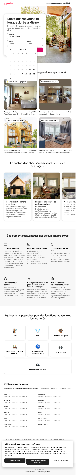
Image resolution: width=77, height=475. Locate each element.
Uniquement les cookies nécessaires (38, 461)
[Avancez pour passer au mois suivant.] (33, 49)
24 (10, 74)
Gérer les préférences (61, 461)
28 (26, 74)
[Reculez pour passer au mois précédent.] (10, 49)
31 (10, 78)
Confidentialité (30, 471)
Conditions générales (43, 471)
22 (30, 70)
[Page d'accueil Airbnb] (9, 3)
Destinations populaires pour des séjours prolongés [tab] (21, 388)
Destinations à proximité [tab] (49, 388)
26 (18, 74)
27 (22, 74)
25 (14, 74)
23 (34, 70)
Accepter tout (15, 461)
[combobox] (25, 36)
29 (30, 74)
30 (34, 74)
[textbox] (16, 44)
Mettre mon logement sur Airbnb (58, 3)
